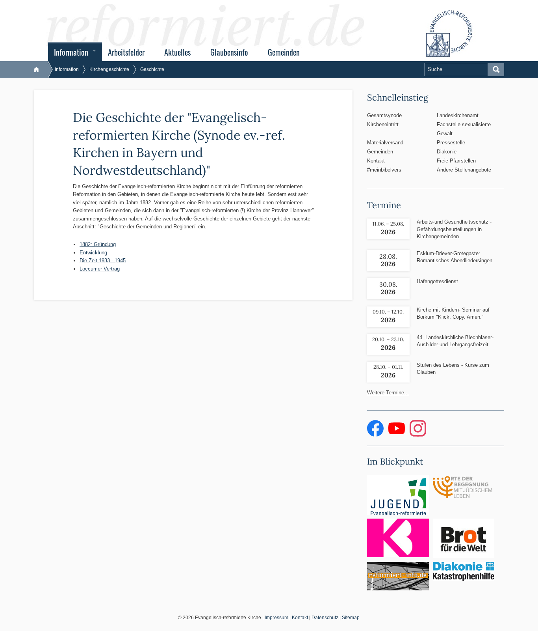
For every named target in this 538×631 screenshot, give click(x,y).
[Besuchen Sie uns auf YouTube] (397, 435)
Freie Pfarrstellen (456, 161)
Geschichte (152, 69)
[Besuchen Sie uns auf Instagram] (418, 435)
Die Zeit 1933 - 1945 (103, 260)
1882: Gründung (98, 244)
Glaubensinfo (229, 52)
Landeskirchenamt (458, 115)
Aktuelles (177, 52)
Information (71, 52)
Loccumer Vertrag (100, 269)
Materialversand (385, 143)
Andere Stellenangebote (464, 170)
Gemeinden (284, 52)
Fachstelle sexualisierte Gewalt (464, 128)
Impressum (276, 617)
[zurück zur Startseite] (40, 69)
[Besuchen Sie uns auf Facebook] (376, 435)
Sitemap (351, 617)
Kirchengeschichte (109, 69)
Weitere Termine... (388, 393)
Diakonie (446, 152)
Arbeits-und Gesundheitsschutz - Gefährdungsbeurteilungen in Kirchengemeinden (454, 229)
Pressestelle (451, 143)
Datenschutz (325, 617)
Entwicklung (93, 253)
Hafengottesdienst (437, 281)
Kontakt (376, 161)
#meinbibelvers (384, 170)
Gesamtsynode (384, 115)
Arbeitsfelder (126, 52)
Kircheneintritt (383, 124)
